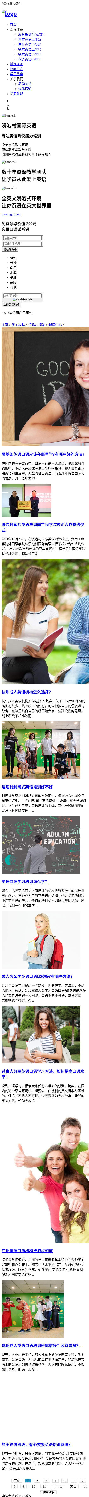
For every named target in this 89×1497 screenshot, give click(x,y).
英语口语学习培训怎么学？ (25, 882)
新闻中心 (55, 325)
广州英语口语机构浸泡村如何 (27, 1251)
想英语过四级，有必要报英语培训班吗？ (37, 1444)
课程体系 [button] (16, 29)
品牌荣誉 (24, 84)
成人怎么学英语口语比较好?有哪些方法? (37, 976)
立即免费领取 (11, 304)
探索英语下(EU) (29, 54)
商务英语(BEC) (29, 59)
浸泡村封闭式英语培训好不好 (27, 787)
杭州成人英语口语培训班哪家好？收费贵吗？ (41, 1346)
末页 (73, 1486)
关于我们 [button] (16, 79)
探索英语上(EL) (29, 49)
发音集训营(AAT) (30, 34)
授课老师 (16, 64)
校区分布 (16, 69)
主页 (5, 325)
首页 (13, 24)
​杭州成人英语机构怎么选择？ (27, 692)
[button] (8, 214)
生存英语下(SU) (29, 44)
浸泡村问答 (37, 325)
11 (44, 1486)
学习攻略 (16, 94)
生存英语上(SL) (29, 39)
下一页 (58, 1486)
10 (33, 1486)
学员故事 (16, 74)
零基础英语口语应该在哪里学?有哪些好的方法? (43, 454)
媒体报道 (24, 89)
